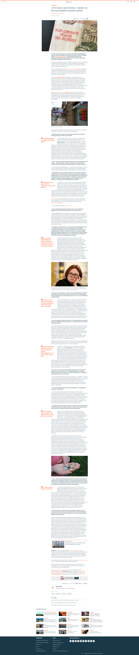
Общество (92, 612)
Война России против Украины (50, 612)
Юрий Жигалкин (54, 13)
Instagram (58, 574)
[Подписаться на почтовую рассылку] (94, 641)
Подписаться (38, 644)
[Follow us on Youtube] (76, 641)
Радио (37, 646)
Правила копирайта (57, 644)
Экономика (54, 5)
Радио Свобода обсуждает (60, 56)
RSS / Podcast (38, 648)
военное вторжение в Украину (76, 550)
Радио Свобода (61, 13)
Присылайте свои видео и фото (42, 640)
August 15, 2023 (68, 205)
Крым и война (69, 612)
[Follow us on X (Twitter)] (73, 641)
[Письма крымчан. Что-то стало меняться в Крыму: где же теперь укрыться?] (40, 626)
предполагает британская (61, 92)
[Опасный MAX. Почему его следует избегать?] (62, 632)
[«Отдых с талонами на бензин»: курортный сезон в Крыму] (62, 620)
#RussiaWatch (54, 198)
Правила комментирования (58, 642)
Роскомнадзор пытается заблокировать (59, 569)
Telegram (53, 574)
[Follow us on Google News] (81, 641)
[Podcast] (91, 641)
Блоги (45, 624)
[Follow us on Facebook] (71, 641)
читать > (76, 578)
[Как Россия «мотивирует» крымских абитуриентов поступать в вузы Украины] (85, 614)
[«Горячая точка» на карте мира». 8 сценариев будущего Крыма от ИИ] (85, 626)
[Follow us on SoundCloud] (86, 641)
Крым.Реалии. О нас (57, 640)
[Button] (76, 19)
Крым (91, 624)
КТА (131, 1)
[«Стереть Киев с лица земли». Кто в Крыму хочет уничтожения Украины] (62, 614)
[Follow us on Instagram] (78, 641)
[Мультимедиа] (134, 2)
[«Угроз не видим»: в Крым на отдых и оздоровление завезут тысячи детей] (62, 626)
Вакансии (55, 648)
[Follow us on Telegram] (83, 641)
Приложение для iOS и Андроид (42, 642)
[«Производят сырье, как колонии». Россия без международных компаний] (58, 544)
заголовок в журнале (73, 69)
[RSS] (89, 641)
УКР (128, 1)
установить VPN (81, 574)
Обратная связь (56, 646)
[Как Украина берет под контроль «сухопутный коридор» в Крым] (40, 614)
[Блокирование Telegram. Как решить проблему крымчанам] (40, 632)
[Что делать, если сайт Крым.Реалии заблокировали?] (85, 632)
